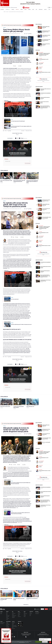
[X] (15, 138)
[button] (30, 148)
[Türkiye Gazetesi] (26, 8)
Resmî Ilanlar (7, 624)
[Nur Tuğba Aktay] (37, 53)
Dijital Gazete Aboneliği (14, 7)
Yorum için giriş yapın (27, 163)
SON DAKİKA (2, 9)
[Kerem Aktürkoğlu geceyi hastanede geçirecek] (38, 268)
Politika (1, 612)
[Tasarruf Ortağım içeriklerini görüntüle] (8, 9)
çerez (18, 641)
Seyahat (25, 615)
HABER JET (45, 9)
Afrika (18, 615)
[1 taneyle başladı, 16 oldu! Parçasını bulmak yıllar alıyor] (38, 282)
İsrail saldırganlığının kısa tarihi (43, 59)
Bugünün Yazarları (2, 622)
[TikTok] (12, 636)
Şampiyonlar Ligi (14, 615)
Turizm (7, 619)
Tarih (30, 615)
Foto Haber (7, 626)
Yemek (24, 614)
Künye (13, 624)
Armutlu (40, 241)
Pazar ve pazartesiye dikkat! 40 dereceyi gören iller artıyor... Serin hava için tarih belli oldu (45, 107)
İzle (49, 9)
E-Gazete (4, 7)
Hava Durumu (25, 613)
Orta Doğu (19, 612)
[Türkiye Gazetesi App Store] (20, 623)
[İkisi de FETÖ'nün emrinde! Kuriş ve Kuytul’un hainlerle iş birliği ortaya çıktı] (40, 36)
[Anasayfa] (2, 609)
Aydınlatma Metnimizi (22, 642)
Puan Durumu (13, 613)
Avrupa (19, 613)
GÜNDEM (22, 9)
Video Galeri (7, 627)
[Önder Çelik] (4, 468)
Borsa (7, 612)
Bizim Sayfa (36, 611)
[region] (26, 642)
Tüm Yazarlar (2, 623)
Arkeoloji (31, 613)
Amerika (19, 614)
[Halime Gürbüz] (37, 67)
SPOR (36, 9)
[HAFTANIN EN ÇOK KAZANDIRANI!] (38, 95)
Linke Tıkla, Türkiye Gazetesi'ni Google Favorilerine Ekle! (12, 25)
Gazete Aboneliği (8, 7)
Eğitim (1, 613)
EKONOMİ (29, 9)
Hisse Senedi (7, 615)
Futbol (13, 612)
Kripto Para (7, 616)
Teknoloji (7, 623)
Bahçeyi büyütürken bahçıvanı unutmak (44, 72)
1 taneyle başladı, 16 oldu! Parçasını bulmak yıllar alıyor (45, 280)
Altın (6, 613)
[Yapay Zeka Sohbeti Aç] (50, 642)
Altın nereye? (41, 63)
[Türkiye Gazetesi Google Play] (20, 626)
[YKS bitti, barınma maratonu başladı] (38, 103)
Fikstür (13, 614)
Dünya (19, 611)
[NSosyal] (21, 138)
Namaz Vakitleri (37, 612)
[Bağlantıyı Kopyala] (26, 33)
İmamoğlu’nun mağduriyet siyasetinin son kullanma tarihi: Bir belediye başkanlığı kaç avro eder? (44, 54)
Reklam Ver (13, 628)
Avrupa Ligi (13, 616)
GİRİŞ (49, 7)
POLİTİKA (25, 9)
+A (24, 464)
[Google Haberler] (24, 138)
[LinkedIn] (19, 138)
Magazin (7, 622)
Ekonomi (4, 27)
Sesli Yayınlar (37, 613)
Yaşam (24, 611)
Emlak (7, 617)
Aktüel (24, 616)
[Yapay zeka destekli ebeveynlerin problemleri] (38, 99)
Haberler (7, 625)
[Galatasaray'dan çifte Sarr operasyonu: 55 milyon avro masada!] (40, 44)
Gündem (1, 611)
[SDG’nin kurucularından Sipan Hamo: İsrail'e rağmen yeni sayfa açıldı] (40, 213)
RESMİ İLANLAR (40, 9)
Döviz (7, 614)
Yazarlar (1, 621)
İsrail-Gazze (19, 616)
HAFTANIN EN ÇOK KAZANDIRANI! (45, 93)
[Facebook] (5, 130)
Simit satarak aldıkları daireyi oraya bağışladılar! (45, 89)
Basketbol (13, 617)
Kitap (30, 614)
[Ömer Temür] (4, 240)
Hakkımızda (13, 622)
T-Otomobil (7, 618)
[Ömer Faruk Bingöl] (37, 63)
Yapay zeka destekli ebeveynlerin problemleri (45, 98)
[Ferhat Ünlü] (37, 59)
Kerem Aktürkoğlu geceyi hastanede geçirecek (45, 267)
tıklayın (43, 81)
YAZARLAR (13, 9)
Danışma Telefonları (14, 626)
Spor (12, 611)
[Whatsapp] (24, 33)
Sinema (30, 612)
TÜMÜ (26, 155)
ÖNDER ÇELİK (4, 470)
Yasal (12, 627)
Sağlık (24, 612)
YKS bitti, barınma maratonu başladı (44, 102)
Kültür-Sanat (31, 611)
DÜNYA (33, 9)
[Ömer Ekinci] (37, 72)
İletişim (13, 623)
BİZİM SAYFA (17, 9)
